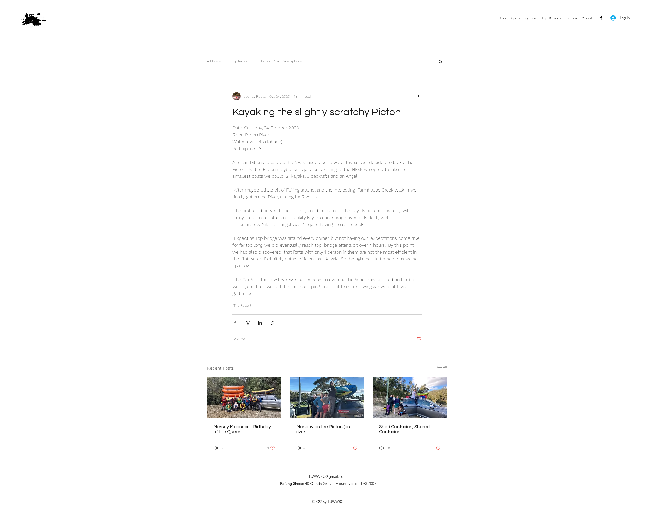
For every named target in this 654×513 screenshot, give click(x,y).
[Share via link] (272, 322)
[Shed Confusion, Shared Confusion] (410, 397)
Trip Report (240, 61)
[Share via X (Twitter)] (247, 322)
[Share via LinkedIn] (260, 322)
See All (441, 367)
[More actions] (418, 96)
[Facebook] (601, 17)
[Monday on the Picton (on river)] (327, 397)
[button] (440, 61)
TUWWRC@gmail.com (327, 476)
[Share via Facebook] (234, 322)
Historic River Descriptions (280, 61)
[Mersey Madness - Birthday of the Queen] (244, 397)
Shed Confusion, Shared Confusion (404, 429)
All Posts (214, 61)
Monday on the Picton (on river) (323, 429)
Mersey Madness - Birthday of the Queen (242, 429)
